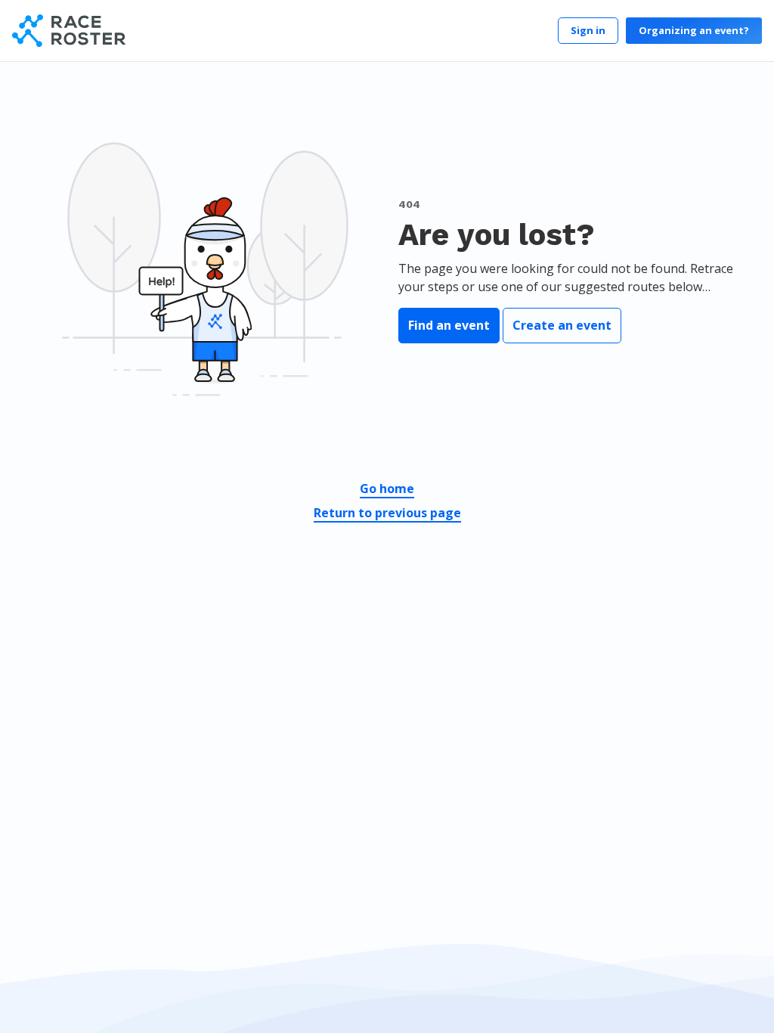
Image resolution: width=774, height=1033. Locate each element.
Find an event (449, 325)
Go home (387, 488)
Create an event (561, 325)
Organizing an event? (694, 30)
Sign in (588, 30)
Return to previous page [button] (387, 512)
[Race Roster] (68, 30)
